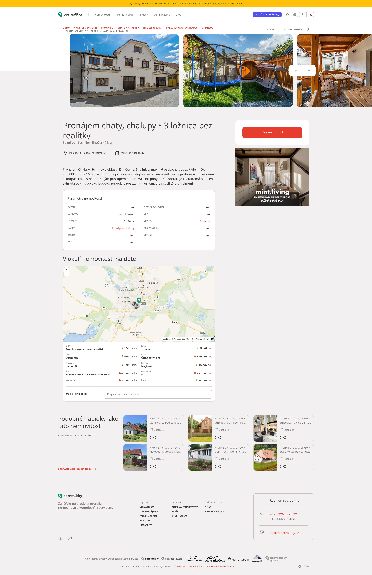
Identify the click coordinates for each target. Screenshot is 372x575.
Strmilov (207, 27)
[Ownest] (257, 558)
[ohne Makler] (193, 558)
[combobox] (158, 394)
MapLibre (166, 339)
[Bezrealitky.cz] (150, 558)
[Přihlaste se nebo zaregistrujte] (302, 14)
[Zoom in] (66, 269)
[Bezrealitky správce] (276, 558)
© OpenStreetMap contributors (197, 339)
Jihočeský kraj (152, 27)
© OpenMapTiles (178, 339)
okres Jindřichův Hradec (182, 27)
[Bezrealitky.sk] (171, 558)
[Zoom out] (66, 274)
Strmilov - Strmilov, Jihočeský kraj (87, 153)
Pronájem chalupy (123, 228)
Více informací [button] (272, 132)
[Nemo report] (238, 558)
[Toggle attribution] (211, 339)
